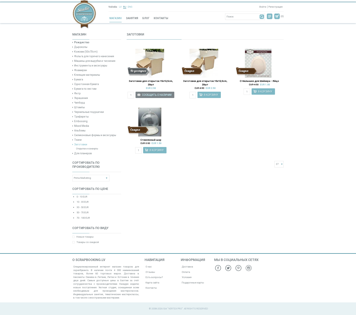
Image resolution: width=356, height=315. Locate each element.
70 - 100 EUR (83, 217)
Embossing (81, 121)
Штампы (79, 107)
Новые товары (85, 236)
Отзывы (150, 272)
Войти (262, 6)
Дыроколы (80, 46)
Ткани (78, 139)
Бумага (78, 79)
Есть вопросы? (154, 277)
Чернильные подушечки (89, 111)
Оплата (186, 272)
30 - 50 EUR (83, 207)
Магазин (115, 18)
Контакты (161, 18)
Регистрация (275, 6)
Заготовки (80, 144)
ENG (130, 6)
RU (124, 6)
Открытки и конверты (87, 148)
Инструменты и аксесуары (90, 65)
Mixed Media (81, 125)
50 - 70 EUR (83, 212)
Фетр (77, 93)
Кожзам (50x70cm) (86, 51)
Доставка (187, 266)
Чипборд (79, 102)
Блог (145, 18)
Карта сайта (152, 282)
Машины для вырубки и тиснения (94, 60)
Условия (187, 277)
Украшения (81, 98)
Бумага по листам (85, 88)
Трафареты (81, 116)
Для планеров (83, 153)
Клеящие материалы (87, 74)
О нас (149, 266)
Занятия (132, 18)
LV (120, 6)
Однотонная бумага (86, 84)
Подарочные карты (193, 282)
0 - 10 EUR (82, 196)
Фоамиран (80, 70)
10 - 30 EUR (83, 201)
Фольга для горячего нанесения (94, 56)
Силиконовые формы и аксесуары (95, 135)
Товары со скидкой (87, 242)
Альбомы (79, 130)
